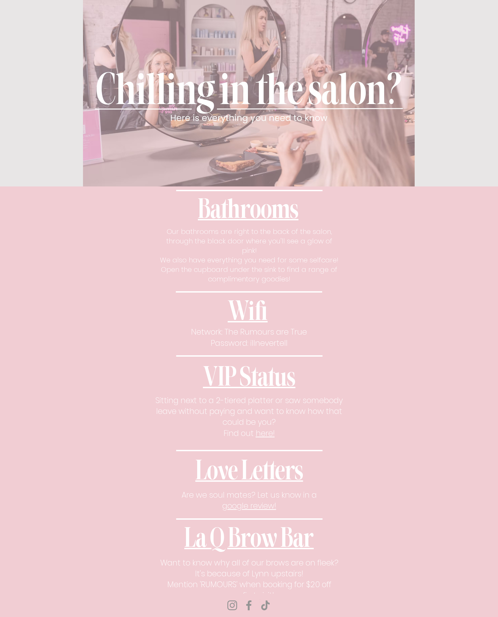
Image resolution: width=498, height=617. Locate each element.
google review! (249, 505)
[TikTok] (265, 605)
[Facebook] (248, 605)
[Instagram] (232, 605)
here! (265, 433)
